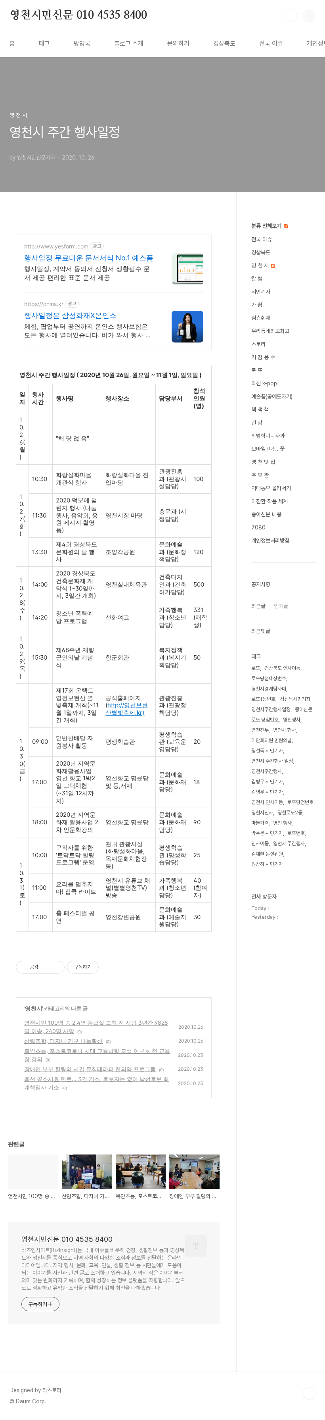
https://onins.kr (43, 303)
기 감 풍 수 (263, 357)
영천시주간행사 (266, 771)
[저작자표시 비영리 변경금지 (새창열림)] (109, 967)
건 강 (256, 422)
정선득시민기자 (295, 699)
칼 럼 (256, 278)
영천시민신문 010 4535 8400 (78, 15)
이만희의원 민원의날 (271, 740)
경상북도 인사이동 (282, 668)
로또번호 (296, 833)
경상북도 (224, 43)
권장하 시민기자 (267, 864)
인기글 (281, 606)
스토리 (258, 344)
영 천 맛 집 (263, 462)
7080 (258, 527)
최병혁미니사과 (268, 436)
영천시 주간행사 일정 (272, 761)
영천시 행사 (284, 730)
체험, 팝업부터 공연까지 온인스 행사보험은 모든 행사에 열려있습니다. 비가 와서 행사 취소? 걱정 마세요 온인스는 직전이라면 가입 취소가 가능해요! (88, 330)
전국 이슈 (271, 43)
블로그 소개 (128, 43)
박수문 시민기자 (267, 833)
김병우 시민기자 (267, 782)
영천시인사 (262, 813)
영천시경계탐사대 (268, 689)
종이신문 (303, 709)
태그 (44, 43)
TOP (309, 1393)
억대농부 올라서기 (271, 488)
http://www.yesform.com (56, 246)
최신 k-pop (264, 383)
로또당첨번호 (300, 802)
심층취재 (260, 318)
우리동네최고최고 (270, 331)
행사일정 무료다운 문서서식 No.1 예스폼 (88, 258)
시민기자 (260, 292)
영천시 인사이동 (267, 802)
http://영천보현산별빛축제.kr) (126, 708)
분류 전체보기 (267, 226)
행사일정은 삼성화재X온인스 (70, 315)
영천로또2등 (289, 813)
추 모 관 (260, 475)
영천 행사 (282, 823)
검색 (291, 16)
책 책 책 (260, 409)
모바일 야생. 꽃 (268, 449)
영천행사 (291, 720)
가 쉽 (256, 305)
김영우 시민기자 (267, 792)
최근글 (258, 606)
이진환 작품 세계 (269, 501)
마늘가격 (260, 823)
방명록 (82, 43)
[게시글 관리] (56, 967)
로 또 (256, 370)
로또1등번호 (263, 699)
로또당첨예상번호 (268, 678)
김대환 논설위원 (267, 854)
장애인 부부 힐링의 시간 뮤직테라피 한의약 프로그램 (90, 1069)
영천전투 (260, 730)
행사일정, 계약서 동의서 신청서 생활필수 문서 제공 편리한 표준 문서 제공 (87, 273)
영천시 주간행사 (289, 844)
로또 (255, 668)
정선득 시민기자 (267, 751)
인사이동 (260, 844)
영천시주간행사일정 (271, 709)
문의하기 (178, 43)
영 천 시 (33, 1008)
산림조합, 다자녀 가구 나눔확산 (63, 1040)
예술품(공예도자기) (271, 396)
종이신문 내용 (266, 514)
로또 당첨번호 (265, 720)
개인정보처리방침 (270, 540)
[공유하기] (46, 967)
